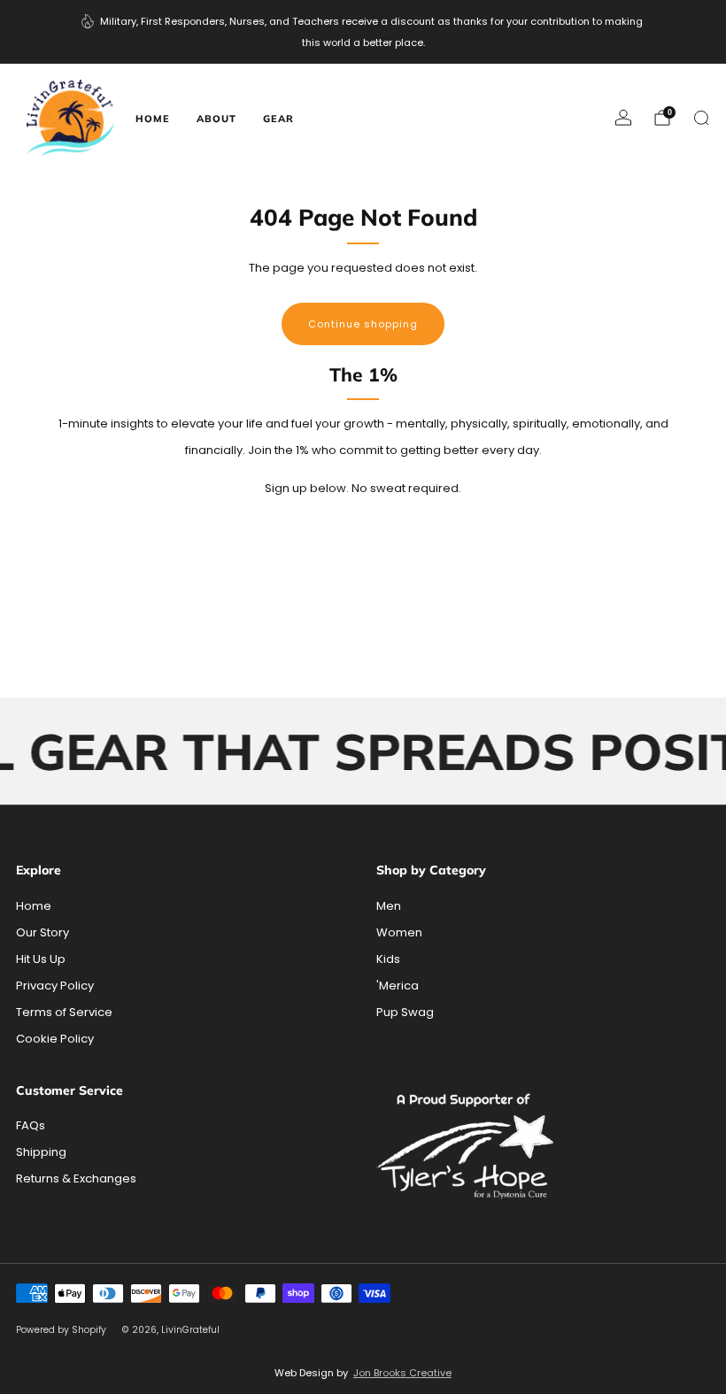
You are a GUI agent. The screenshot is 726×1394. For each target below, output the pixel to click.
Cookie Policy (55, 1038)
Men (388, 905)
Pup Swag (405, 1012)
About (216, 118)
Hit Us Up (41, 959)
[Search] (701, 118)
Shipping (41, 1152)
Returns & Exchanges (76, 1178)
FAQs (30, 1125)
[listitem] (363, 32)
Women (399, 932)
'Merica (397, 985)
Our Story (42, 932)
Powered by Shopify (61, 1329)
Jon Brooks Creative (402, 1373)
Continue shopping (363, 324)
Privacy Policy (55, 985)
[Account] (623, 118)
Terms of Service (64, 1012)
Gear (278, 118)
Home (152, 118)
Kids (388, 959)
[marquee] (363, 751)
